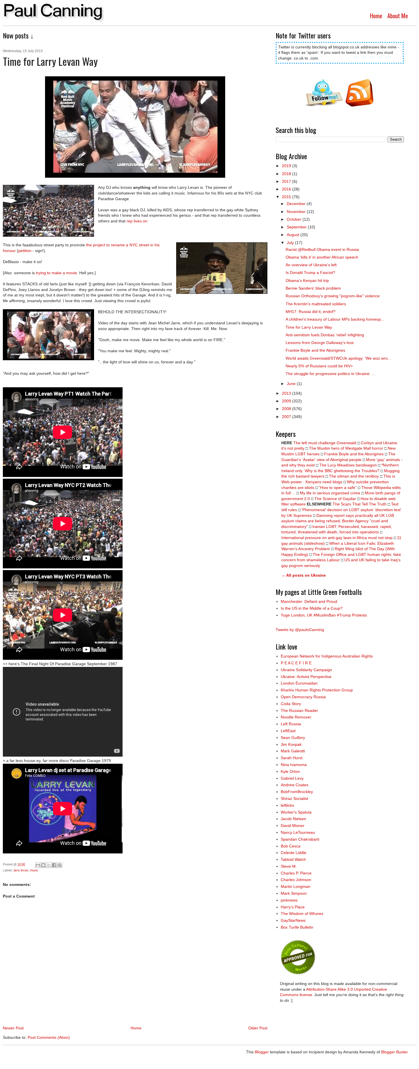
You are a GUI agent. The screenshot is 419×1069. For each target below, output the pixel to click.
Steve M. (289, 866)
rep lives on (137, 221)
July (291, 242)
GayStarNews (293, 920)
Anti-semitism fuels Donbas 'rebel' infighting (325, 335)
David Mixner (292, 825)
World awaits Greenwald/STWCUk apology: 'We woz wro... (338, 358)
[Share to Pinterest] (59, 865)
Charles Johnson (296, 879)
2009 (287, 401)
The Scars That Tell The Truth (360, 504)
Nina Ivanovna (294, 764)
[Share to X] (49, 865)
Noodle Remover (296, 717)
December (297, 203)
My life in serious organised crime (330, 493)
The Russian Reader (299, 710)
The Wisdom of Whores (302, 913)
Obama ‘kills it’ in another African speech (322, 257)
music (34, 870)
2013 (287, 393)
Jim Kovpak (291, 744)
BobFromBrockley (297, 791)
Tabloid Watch (293, 859)
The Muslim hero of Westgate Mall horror (346, 448)
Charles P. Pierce (296, 873)
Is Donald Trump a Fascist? (310, 272)
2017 (287, 181)
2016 (287, 189)
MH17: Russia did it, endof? (310, 311)
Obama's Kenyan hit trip (307, 280)
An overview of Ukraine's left (311, 265)
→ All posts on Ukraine (303, 575)
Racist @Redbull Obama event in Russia (322, 249)
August (293, 234)
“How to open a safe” (338, 487)
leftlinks (287, 805)
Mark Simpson (294, 893)
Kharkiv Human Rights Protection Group (317, 690)
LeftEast (288, 730)
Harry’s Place (293, 907)
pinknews (289, 900)
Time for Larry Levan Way (309, 327)
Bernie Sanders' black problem (313, 288)
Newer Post (13, 1028)
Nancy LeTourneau (298, 832)
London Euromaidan (299, 683)
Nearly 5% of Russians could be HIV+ (319, 366)
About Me (397, 15)
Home (376, 15)
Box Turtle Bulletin (297, 927)
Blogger (262, 1052)
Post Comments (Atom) (49, 1037)
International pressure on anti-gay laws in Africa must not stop (336, 537)
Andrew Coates (294, 785)
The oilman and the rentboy (354, 476)
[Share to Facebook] (54, 865)
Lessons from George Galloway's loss (320, 342)
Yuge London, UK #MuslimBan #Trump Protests (324, 615)
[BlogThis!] (43, 865)
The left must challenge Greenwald (324, 443)
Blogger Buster (394, 1052)
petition (24, 250)
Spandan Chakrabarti (300, 839)
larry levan (21, 870)
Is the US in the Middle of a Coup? (312, 608)
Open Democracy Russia (303, 697)
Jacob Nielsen (293, 818)
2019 (287, 165)
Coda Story (291, 703)
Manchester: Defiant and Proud (309, 601)
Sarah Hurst (291, 757)
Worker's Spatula (296, 812)
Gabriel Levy (292, 778)
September (297, 227)
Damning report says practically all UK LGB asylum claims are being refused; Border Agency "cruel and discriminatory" (337, 521)
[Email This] (38, 865)
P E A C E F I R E (296, 663)
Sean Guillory (293, 737)
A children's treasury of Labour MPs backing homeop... (335, 319)
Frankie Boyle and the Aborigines (315, 350)
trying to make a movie (56, 273)
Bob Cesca (290, 846)
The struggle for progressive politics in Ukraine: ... (330, 373)
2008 (287, 408)
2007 (287, 416)
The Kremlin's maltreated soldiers (316, 304)
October (294, 219)
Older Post (257, 1028)
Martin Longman (295, 886)
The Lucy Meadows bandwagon (348, 465)
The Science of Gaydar (335, 498)
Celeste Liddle (293, 852)
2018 (287, 173)
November (297, 211)
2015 (287, 196)
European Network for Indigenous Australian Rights (327, 656)
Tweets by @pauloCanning (300, 629)
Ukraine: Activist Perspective (306, 676)
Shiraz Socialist (294, 798)
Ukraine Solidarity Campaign (306, 669)
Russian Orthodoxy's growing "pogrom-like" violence (333, 296)
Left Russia (291, 724)
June (292, 383)
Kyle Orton (290, 771)
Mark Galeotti (293, 751)
